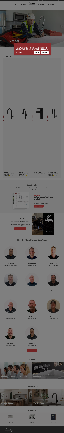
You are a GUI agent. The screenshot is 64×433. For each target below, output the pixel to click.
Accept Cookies (44, 52)
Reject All (37, 52)
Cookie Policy (39, 49)
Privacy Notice (45, 49)
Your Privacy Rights (19, 52)
